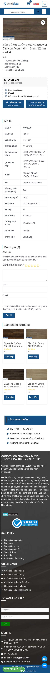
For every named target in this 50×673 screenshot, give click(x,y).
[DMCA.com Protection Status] (10, 514)
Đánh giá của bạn (13, 264)
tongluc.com (31, 671)
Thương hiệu (10, 61)
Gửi (5, 624)
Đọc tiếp (10, 357)
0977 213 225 (11, 669)
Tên (5, 285)
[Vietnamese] (37, 4)
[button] (43, 22)
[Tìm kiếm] (38, 11)
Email (6, 295)
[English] (34, 4)
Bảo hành (8, 64)
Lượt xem (8, 67)
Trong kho (9, 70)
